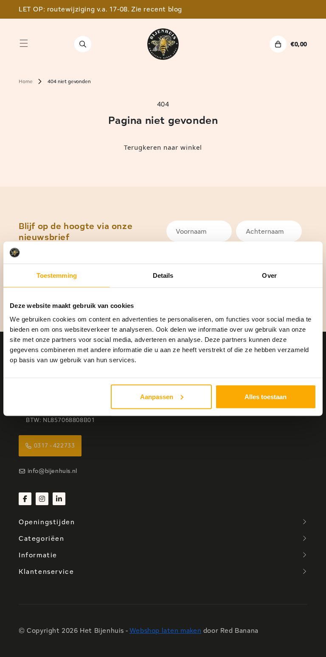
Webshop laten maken (165, 630)
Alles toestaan (265, 396)
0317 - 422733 (54, 445)
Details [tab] (163, 275)
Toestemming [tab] (57, 275)
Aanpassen (156, 396)
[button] (24, 43)
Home (25, 81)
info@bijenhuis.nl (52, 471)
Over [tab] (269, 275)
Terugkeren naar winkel (163, 147)
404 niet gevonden (69, 81)
